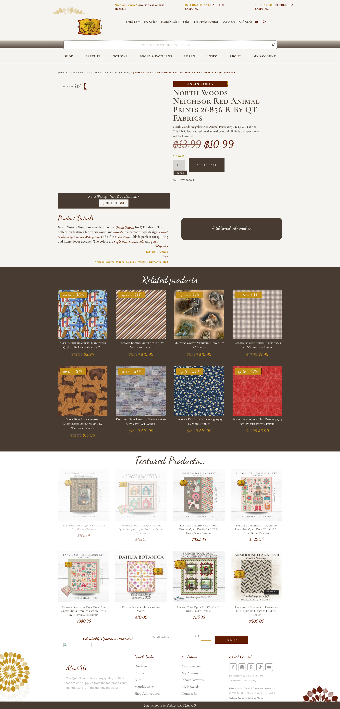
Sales (186, 22)
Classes (139, 673)
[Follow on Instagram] (242, 667)
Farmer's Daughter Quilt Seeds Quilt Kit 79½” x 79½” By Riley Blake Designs (141, 529)
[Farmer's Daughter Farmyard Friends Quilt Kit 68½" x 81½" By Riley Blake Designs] (199, 520)
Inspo (212, 56)
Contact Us (190, 693)
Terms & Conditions (253, 688)
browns (133, 241)
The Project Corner (206, 22)
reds (141, 241)
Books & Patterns (156, 56)
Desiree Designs (124, 227)
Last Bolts (95, 72)
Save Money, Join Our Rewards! (113, 196)
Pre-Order (150, 22)
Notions (120, 56)
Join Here (111, 203)
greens (154, 241)
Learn (189, 56)
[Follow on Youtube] (269, 667)
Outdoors (155, 262)
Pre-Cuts (79, 72)
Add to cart (207, 165)
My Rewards (190, 686)
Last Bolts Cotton (118, 72)
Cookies (269, 688)
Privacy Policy (235, 688)
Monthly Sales (170, 22)
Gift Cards (245, 22)
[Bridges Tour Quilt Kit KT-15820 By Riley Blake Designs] (199, 601)
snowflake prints (90, 237)
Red (165, 262)
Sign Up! (231, 640)
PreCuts (93, 56)
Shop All (64, 72)
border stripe (122, 237)
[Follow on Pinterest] (251, 667)
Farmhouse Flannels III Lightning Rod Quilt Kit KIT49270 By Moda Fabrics (256, 611)
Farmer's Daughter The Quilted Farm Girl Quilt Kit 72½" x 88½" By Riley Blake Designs (256, 529)
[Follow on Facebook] (233, 667)
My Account (264, 56)
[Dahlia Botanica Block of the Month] (141, 601)
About (235, 56)
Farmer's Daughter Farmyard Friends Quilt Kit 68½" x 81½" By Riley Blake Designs (198, 529)
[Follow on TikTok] (260, 667)
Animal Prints (115, 262)
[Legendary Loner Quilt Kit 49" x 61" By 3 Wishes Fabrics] (84, 520)
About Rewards (193, 680)
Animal (99, 262)
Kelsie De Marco (255, 697)
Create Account (193, 666)
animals (118, 232)
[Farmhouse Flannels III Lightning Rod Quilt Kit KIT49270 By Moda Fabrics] (256, 601)
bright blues (121, 241)
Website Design (236, 697)
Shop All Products (147, 693)
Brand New (133, 22)
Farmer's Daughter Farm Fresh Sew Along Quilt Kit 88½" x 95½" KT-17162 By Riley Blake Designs (83, 611)
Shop (68, 56)
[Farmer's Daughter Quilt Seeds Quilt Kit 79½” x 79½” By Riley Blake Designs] (141, 520)
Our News (229, 22)
